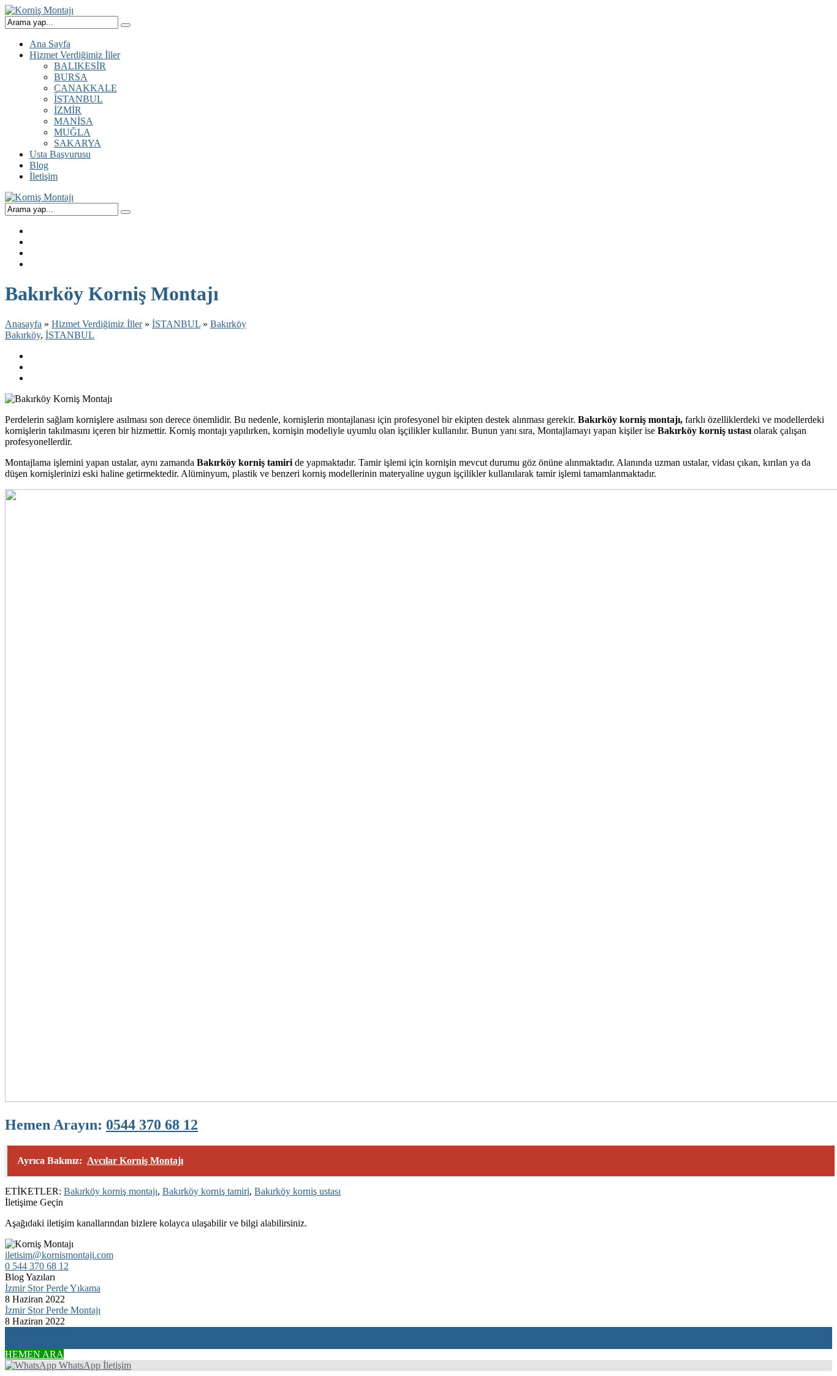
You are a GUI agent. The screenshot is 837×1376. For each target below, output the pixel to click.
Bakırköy (228, 324)
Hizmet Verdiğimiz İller (96, 324)
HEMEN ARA (34, 1354)
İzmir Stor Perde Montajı (52, 1310)
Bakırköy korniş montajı (110, 1191)
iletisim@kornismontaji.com (59, 1255)
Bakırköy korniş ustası (297, 1191)
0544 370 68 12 (152, 1125)
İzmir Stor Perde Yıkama (52, 1288)
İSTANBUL (176, 324)
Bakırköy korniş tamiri (205, 1191)
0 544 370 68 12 (37, 1266)
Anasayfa (23, 324)
